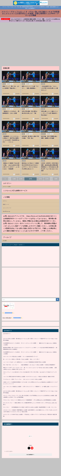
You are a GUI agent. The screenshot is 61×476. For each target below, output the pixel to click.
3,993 (55, 178)
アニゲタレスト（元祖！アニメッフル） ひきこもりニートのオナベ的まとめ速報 (22, 379)
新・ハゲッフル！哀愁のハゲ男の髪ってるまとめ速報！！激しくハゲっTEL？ (21, 359)
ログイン (5, 200)
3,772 (40, 178)
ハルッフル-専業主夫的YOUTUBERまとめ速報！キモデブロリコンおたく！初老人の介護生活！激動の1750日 (28, 376)
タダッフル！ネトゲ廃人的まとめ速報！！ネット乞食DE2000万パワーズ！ (20, 356)
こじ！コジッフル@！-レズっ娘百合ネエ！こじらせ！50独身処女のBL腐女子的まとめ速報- (24, 362)
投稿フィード (6, 204)
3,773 (46, 178)
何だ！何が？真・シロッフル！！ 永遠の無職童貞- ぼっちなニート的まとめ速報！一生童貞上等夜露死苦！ (29, 364)
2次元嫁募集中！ (30, 454)
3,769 (14, 178)
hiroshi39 (17, 93)
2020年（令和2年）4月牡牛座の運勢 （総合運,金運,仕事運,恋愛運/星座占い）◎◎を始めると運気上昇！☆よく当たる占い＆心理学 (49, 167)
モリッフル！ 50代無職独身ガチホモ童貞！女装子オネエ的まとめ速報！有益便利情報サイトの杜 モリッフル (30, 407)
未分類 (4, 160)
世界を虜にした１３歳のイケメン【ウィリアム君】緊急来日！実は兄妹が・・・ (49, 113)
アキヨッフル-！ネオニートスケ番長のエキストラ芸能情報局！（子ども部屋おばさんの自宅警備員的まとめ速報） (30, 400)
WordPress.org (6, 211)
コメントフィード (7, 207)
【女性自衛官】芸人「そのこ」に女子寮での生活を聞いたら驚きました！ (49, 88)
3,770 (20, 178)
